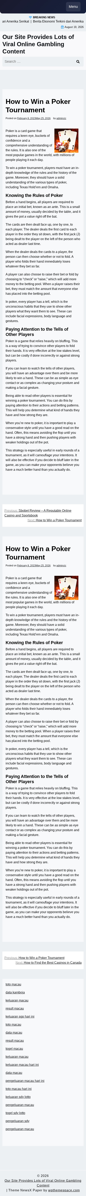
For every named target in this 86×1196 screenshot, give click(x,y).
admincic (61, 118)
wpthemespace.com (64, 1190)
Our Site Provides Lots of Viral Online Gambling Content (38, 44)
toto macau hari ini (19, 1089)
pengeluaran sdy (17, 1121)
